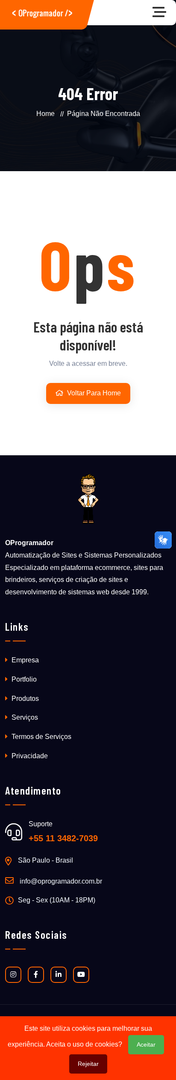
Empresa (24, 660)
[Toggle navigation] (161, 12)
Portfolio (23, 679)
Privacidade (29, 756)
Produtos (24, 698)
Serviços (24, 717)
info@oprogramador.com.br (61, 881)
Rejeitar (88, 1063)
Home (45, 113)
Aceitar (146, 1044)
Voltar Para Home (93, 393)
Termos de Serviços (40, 736)
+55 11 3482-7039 (63, 838)
